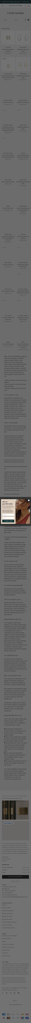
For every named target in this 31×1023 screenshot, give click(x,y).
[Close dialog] (29, 500)
